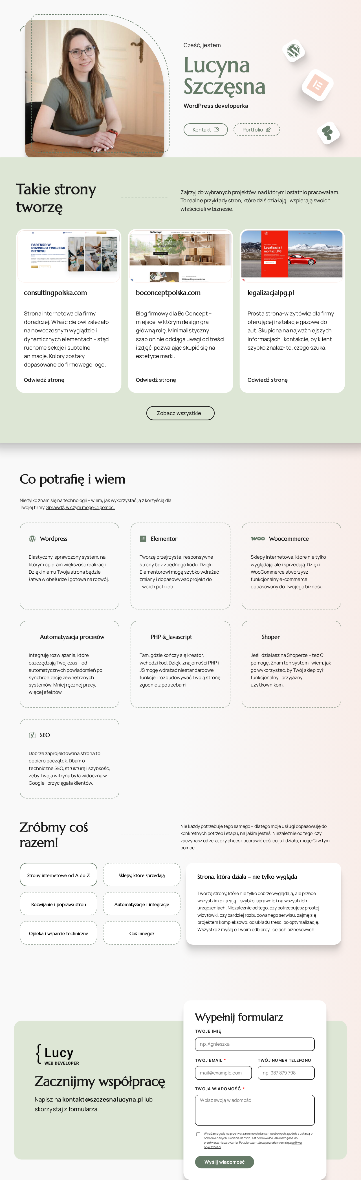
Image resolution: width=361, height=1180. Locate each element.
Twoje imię (208, 1031)
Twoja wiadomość (218, 1089)
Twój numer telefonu (284, 1060)
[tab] (58, 874)
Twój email (209, 1060)
